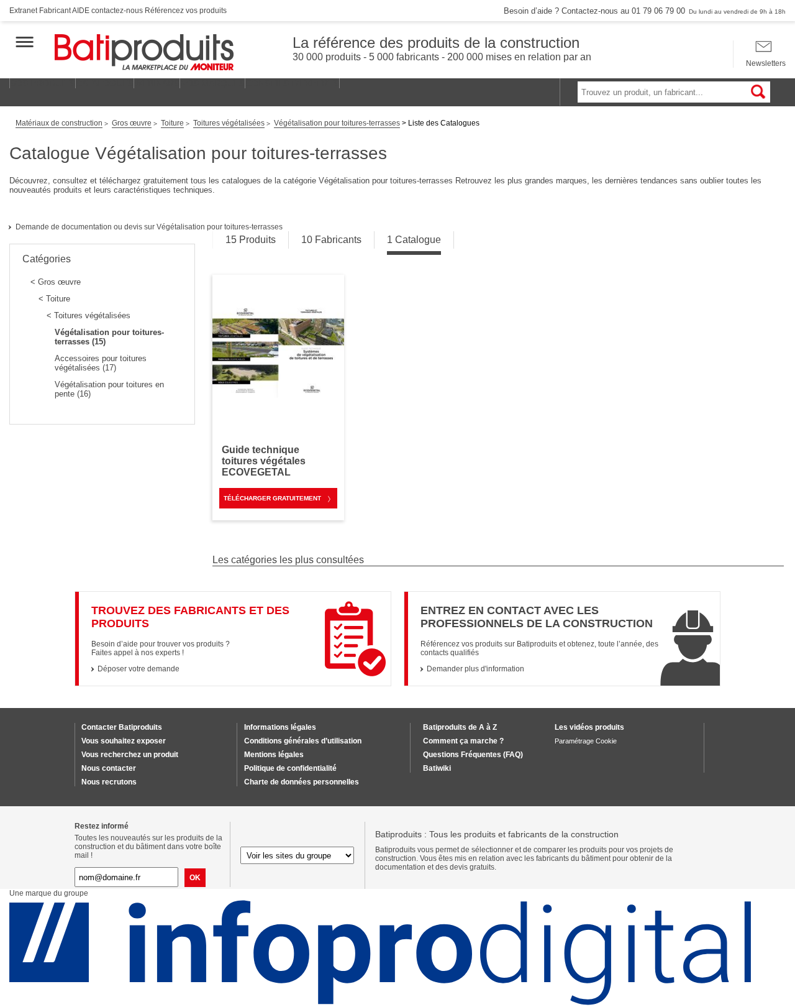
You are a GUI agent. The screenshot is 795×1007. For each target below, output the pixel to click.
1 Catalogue (414, 239)
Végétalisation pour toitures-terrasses (337, 123)
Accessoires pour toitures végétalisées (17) (101, 363)
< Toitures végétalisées (88, 315)
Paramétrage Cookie (586, 741)
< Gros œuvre (55, 282)
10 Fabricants (331, 239)
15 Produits (250, 239)
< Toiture (54, 298)
